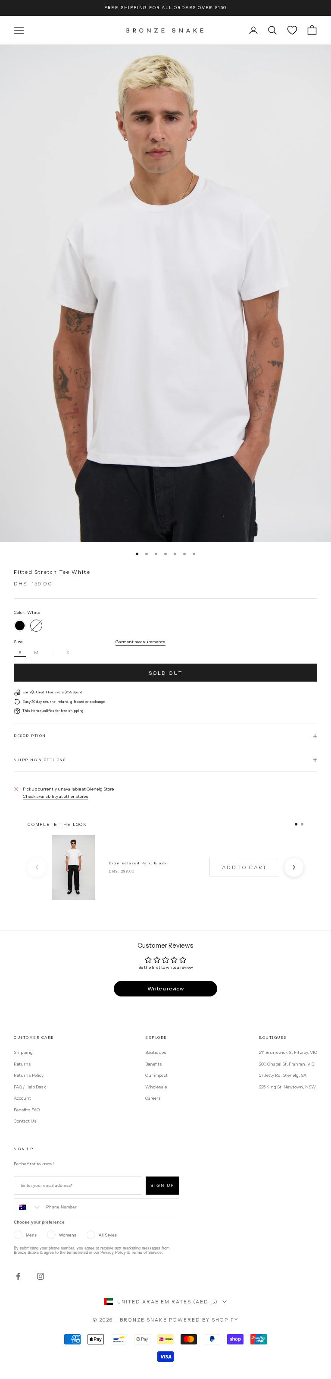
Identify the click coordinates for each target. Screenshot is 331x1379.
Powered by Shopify (203, 1320)
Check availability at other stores (55, 796)
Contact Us (25, 1121)
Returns (22, 1064)
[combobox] (28, 1207)
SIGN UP (162, 1185)
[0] (292, 30)
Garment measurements (141, 642)
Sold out (165, 673)
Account (22, 1098)
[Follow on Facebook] (18, 1276)
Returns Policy (29, 1075)
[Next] (293, 867)
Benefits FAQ (27, 1110)
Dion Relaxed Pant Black (138, 863)
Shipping (23, 1052)
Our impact (156, 1075)
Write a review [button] (165, 988)
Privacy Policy (113, 1252)
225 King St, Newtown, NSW (287, 1087)
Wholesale (156, 1087)
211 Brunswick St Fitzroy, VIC (288, 1052)
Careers (153, 1098)
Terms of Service (146, 1252)
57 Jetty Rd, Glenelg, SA (282, 1075)
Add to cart (244, 867)
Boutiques (155, 1052)
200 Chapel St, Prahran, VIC (287, 1064)
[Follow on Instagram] (40, 1276)
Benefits (153, 1064)
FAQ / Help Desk (30, 1087)
